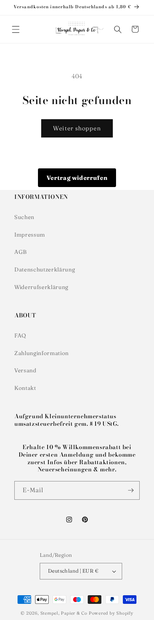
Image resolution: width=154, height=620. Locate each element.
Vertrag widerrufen (77, 177)
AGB (20, 251)
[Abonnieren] (130, 490)
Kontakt (25, 387)
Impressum (29, 234)
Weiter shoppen (77, 128)
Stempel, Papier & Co (63, 613)
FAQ (20, 335)
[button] (15, 29)
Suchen (24, 217)
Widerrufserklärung (41, 287)
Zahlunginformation (41, 353)
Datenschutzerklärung (44, 269)
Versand (25, 370)
